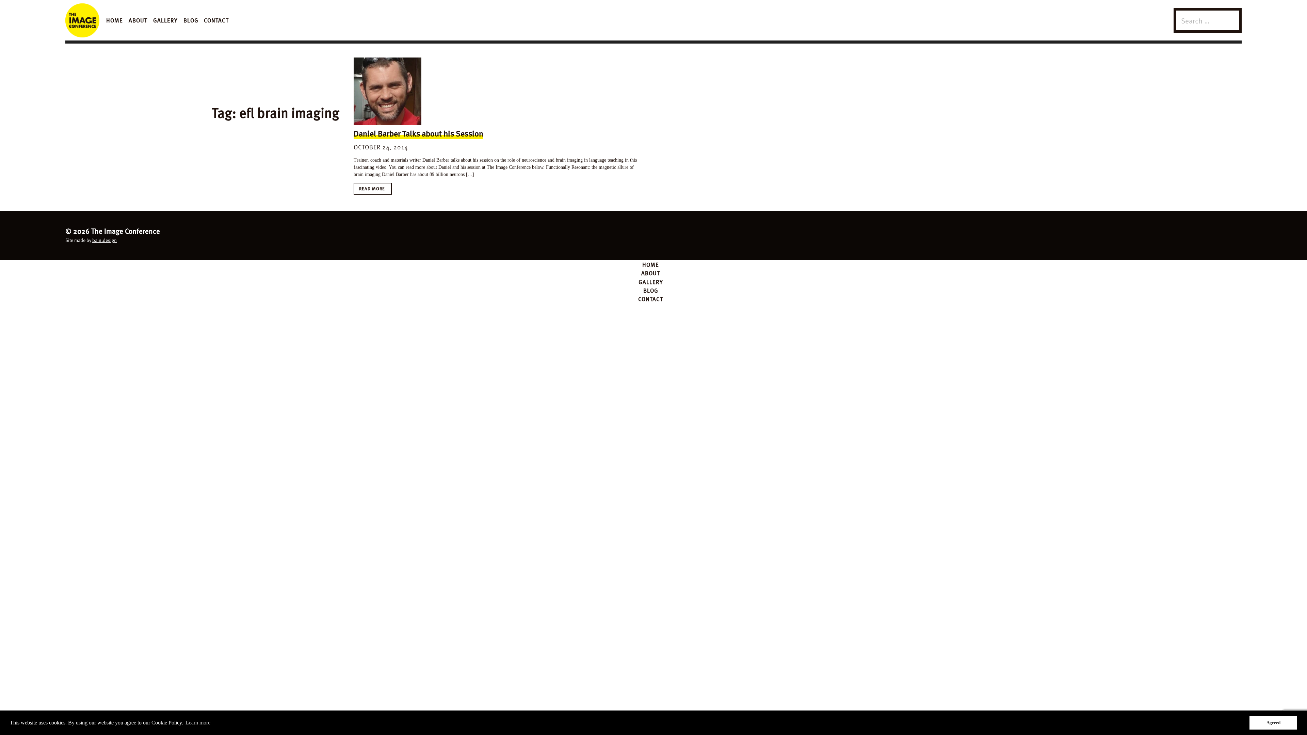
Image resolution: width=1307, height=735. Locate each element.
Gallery (165, 20)
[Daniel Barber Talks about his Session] (387, 91)
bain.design (104, 240)
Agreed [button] (1273, 722)
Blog (190, 20)
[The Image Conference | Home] (82, 20)
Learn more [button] (197, 722)
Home (114, 20)
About (138, 20)
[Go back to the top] (653, 235)
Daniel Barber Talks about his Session (418, 133)
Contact (216, 20)
